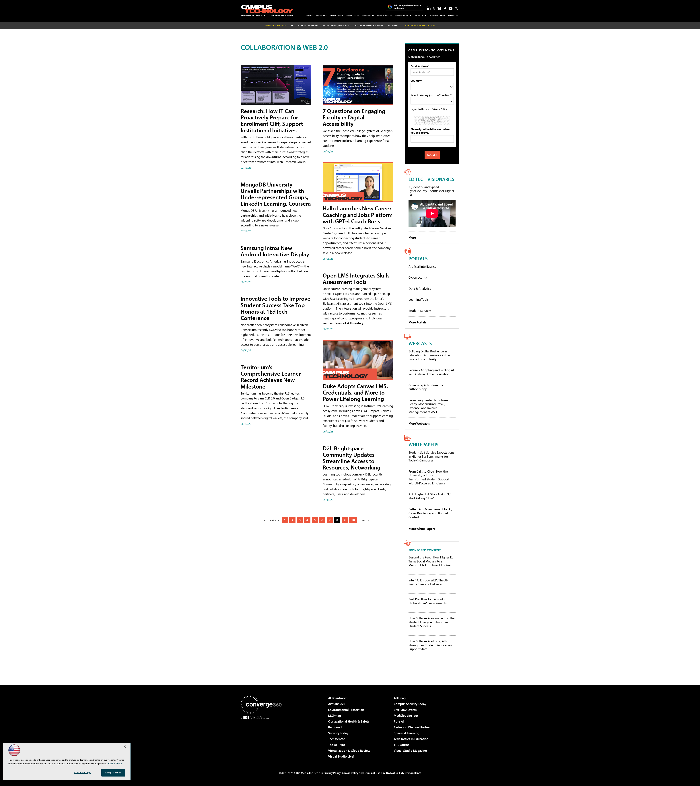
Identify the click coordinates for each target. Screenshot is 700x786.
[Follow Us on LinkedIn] (429, 8)
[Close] (125, 747)
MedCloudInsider (406, 715)
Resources (401, 15)
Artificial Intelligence (422, 266)
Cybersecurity (418, 277)
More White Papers (422, 529)
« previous (271, 520)
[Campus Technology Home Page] (267, 10)
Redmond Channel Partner (412, 727)
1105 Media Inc (303, 773)
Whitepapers (423, 444)
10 (353, 520)
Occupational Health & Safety (349, 721)
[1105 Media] (262, 738)
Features (321, 15)
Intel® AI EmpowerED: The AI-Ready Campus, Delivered (428, 582)
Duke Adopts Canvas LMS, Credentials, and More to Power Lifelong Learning (355, 392)
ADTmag (400, 698)
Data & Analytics (420, 288)
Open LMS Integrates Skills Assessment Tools (356, 278)
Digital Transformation (368, 25)
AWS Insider (336, 704)
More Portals (417, 322)
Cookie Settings (82, 772)
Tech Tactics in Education (411, 739)
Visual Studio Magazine (410, 750)
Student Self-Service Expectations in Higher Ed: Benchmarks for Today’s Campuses (431, 456)
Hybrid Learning (308, 25)
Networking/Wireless (336, 25)
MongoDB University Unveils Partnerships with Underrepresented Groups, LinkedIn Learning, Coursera (276, 194)
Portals (418, 258)
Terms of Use (372, 773)
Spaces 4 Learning (406, 733)
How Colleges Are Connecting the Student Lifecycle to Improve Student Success (431, 622)
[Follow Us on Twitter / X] (434, 8)
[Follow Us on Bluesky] (439, 8)
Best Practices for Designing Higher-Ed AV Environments (428, 601)
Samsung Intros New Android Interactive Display (275, 251)
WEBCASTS (420, 343)
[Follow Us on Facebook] (445, 8)
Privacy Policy (439, 109)
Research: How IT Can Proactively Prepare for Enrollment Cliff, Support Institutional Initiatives (272, 120)
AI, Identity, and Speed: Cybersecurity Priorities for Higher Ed (431, 191)
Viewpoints (336, 15)
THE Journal (402, 745)
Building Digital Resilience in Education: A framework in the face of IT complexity (429, 355)
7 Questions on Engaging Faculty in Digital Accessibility (354, 117)
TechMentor (336, 739)
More (451, 15)
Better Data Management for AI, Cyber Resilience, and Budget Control (430, 513)
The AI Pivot (336, 745)
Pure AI (399, 721)
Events (419, 15)
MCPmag (334, 715)
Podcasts (383, 15)
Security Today (338, 733)
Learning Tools (418, 299)
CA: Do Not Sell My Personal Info (401, 773)
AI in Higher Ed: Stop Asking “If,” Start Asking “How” (430, 496)
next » (365, 520)
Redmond (335, 727)
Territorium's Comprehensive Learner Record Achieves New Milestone (271, 376)
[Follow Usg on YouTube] (450, 8)
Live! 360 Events (405, 710)
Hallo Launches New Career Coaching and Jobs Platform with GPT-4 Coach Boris (358, 215)
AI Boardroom (337, 698)
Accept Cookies (113, 772)
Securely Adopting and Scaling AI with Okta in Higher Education (431, 372)
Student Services (420, 310)
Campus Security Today (410, 704)
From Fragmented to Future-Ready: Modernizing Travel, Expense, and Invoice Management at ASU (428, 406)
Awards (351, 15)
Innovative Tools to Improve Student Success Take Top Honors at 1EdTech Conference (275, 308)
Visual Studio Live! (341, 756)
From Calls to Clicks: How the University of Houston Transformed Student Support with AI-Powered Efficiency (429, 477)
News (309, 15)
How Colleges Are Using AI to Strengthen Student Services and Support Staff (431, 645)
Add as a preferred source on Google (407, 6)
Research (368, 15)
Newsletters (437, 15)
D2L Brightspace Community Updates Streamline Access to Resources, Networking (351, 458)
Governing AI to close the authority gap (426, 387)
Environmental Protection (346, 710)
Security (393, 25)
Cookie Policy (350, 773)
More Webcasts (419, 423)
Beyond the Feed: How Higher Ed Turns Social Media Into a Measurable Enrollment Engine (431, 561)
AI (292, 25)
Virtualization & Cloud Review (349, 750)
